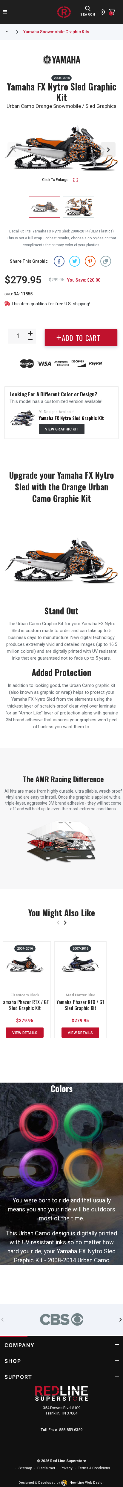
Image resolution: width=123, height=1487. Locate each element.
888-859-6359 (70, 1429)
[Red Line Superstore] (64, 12)
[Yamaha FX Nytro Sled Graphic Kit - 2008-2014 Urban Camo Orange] (78, 207)
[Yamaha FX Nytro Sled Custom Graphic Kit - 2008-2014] (22, 417)
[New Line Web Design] (65, 1482)
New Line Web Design (87, 1483)
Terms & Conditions (94, 1468)
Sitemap (25, 1468)
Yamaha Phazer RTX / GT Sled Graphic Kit (25, 1005)
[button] (105, 261)
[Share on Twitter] (74, 261)
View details (24, 1033)
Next (108, 149)
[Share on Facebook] (59, 261)
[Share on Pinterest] (90, 261)
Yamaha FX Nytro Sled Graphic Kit (71, 418)
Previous (14, 149)
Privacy (67, 1468)
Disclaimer (46, 1468)
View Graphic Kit (61, 429)
